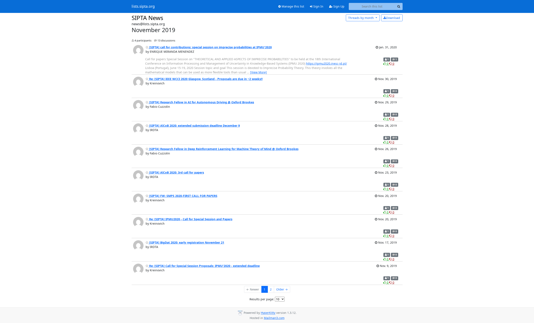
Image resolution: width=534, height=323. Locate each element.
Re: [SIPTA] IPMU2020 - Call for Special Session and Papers (190, 219)
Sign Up (338, 6)
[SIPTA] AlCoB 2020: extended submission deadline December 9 (194, 126)
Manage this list (292, 6)
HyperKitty (268, 313)
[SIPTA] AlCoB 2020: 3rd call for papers (176, 172)
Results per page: (261, 299)
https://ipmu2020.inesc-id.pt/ (326, 63)
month (361, 18)
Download (393, 18)
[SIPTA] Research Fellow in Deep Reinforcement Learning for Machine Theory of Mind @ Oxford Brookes (223, 149)
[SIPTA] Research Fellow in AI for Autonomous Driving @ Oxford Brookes (201, 102)
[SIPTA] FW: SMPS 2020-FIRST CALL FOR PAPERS (182, 196)
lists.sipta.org (143, 6)
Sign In (317, 6)
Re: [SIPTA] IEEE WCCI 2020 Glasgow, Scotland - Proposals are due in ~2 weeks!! (205, 79)
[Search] (399, 6)
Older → (282, 289)
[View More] (258, 72)
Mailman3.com (274, 318)
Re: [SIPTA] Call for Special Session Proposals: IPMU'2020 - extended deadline (204, 266)
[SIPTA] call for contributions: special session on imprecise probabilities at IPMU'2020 (210, 47)
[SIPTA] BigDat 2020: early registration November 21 (186, 242)
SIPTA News (147, 18)
